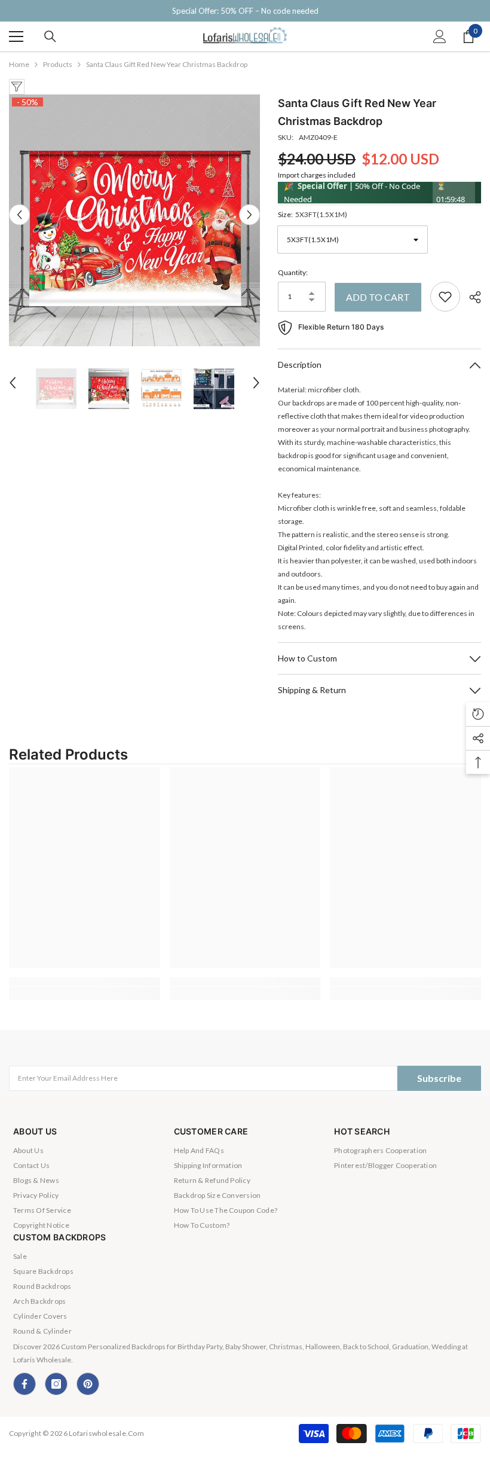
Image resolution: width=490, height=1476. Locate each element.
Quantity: (293, 272)
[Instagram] (56, 1384)
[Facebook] (24, 1384)
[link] (84, 981)
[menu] (16, 36)
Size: (312, 214)
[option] (135, 220)
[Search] (50, 36)
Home (19, 64)
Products (57, 64)
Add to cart (378, 297)
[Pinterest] (87, 1384)
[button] (19, 214)
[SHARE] (470, 297)
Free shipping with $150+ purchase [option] (245, 11)
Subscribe (439, 1078)
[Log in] (439, 36)
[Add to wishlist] (445, 297)
